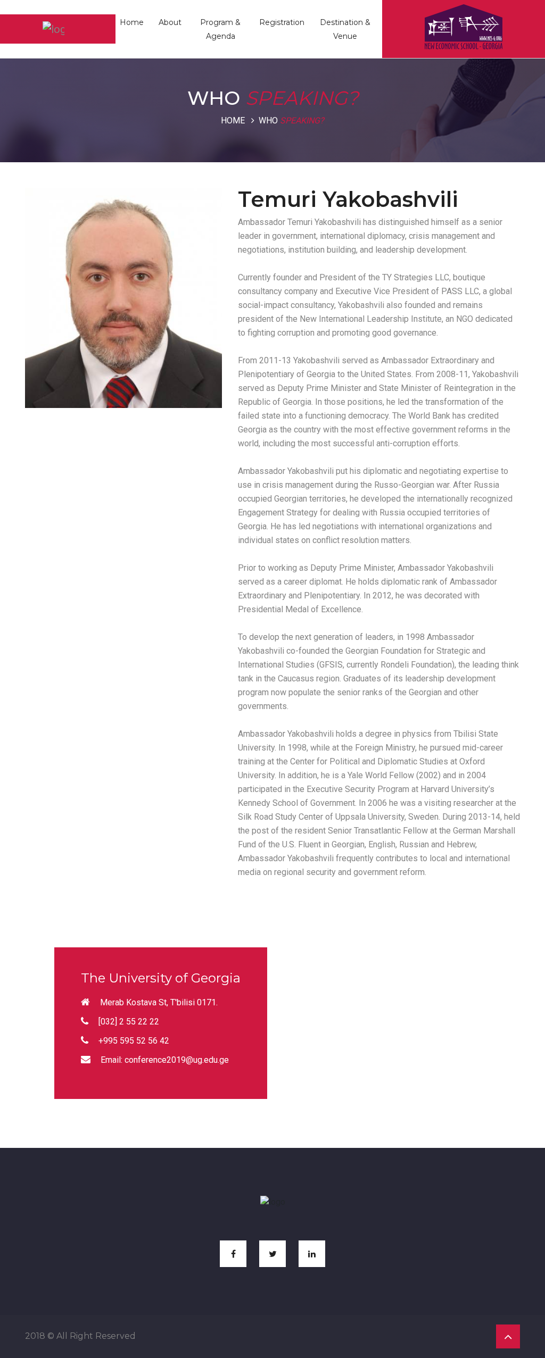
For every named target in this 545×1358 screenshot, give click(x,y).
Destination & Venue (345, 29)
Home (132, 22)
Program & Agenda (220, 29)
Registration (281, 22)
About (170, 22)
